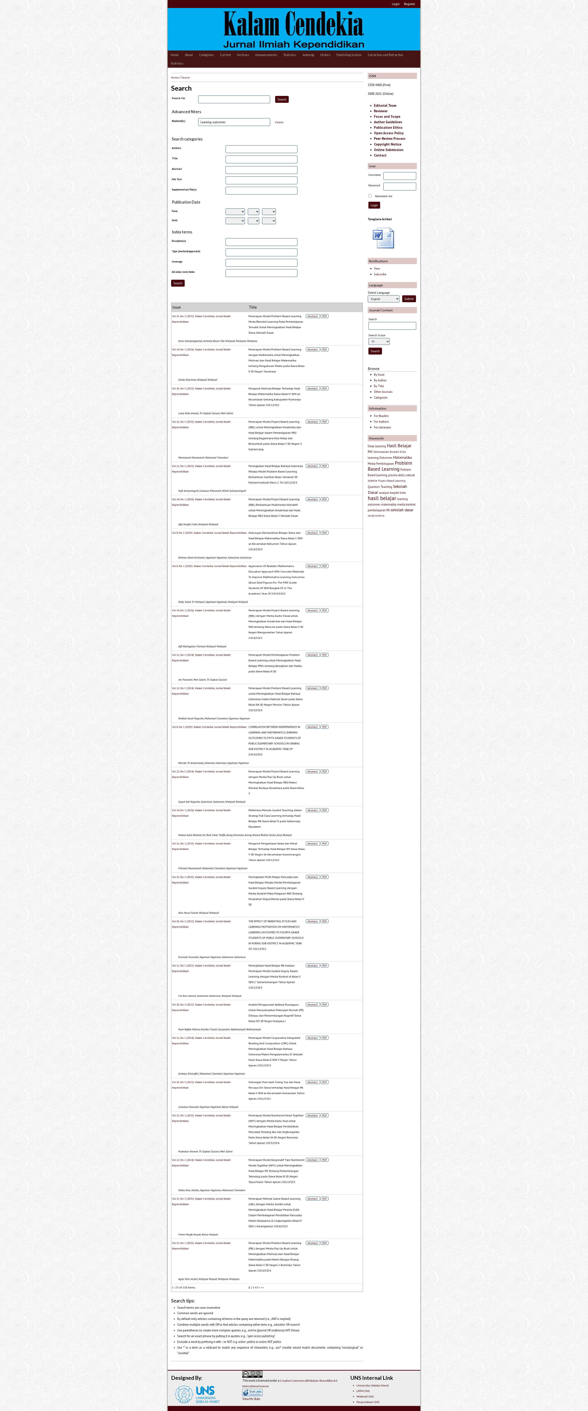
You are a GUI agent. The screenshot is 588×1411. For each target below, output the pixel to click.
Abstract (177, 168)
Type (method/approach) (186, 251)
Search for (178, 98)
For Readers (381, 416)
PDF (324, 316)
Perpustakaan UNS (367, 1402)
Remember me (383, 196)
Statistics (290, 55)
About (189, 55)
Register (409, 4)
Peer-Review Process (389, 138)
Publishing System (349, 55)
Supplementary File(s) (184, 189)
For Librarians (382, 427)
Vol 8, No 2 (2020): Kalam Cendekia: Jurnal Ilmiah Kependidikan (209, 532)
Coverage (177, 261)
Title (175, 158)
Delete (279, 122)
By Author (380, 380)
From (175, 211)
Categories (206, 55)
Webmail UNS (364, 1396)
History (325, 55)
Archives (243, 55)
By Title (379, 386)
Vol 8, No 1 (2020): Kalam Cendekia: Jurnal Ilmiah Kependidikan (209, 566)
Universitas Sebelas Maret (372, 1385)
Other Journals (383, 392)
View (377, 269)
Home (175, 55)
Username (374, 174)
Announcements (266, 55)
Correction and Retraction (385, 55)
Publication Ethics (388, 127)
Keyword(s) (178, 121)
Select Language (379, 293)
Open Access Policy (389, 133)
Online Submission (388, 150)
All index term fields (183, 272)
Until (174, 220)
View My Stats (251, 1399)
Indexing (308, 55)
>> (262, 1287)
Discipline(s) (179, 241)
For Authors (381, 422)
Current (225, 55)
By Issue (379, 375)
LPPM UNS (363, 1391)
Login (396, 4)
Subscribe (380, 274)
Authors (176, 148)
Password (374, 185)
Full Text (177, 179)
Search (185, 77)
